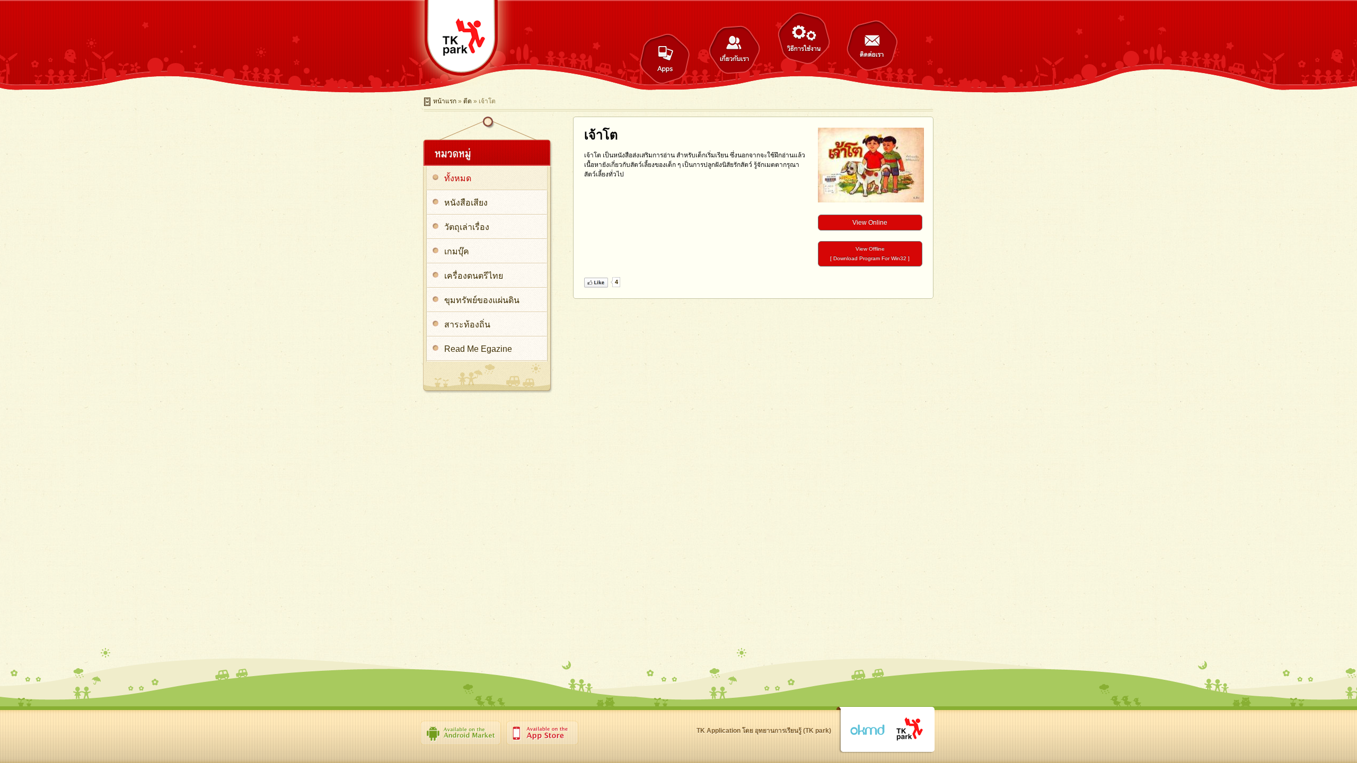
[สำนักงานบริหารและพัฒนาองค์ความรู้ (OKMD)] (867, 730)
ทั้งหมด (457, 178)
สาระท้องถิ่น (467, 324)
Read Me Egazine (478, 348)
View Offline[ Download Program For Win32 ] (870, 253)
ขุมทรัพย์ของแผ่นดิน (481, 300)
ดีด (467, 101)
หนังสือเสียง (466, 202)
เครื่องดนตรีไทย (473, 275)
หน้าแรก (444, 101)
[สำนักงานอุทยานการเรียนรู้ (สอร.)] (910, 729)
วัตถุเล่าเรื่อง (466, 227)
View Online (869, 222)
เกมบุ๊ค (456, 251)
